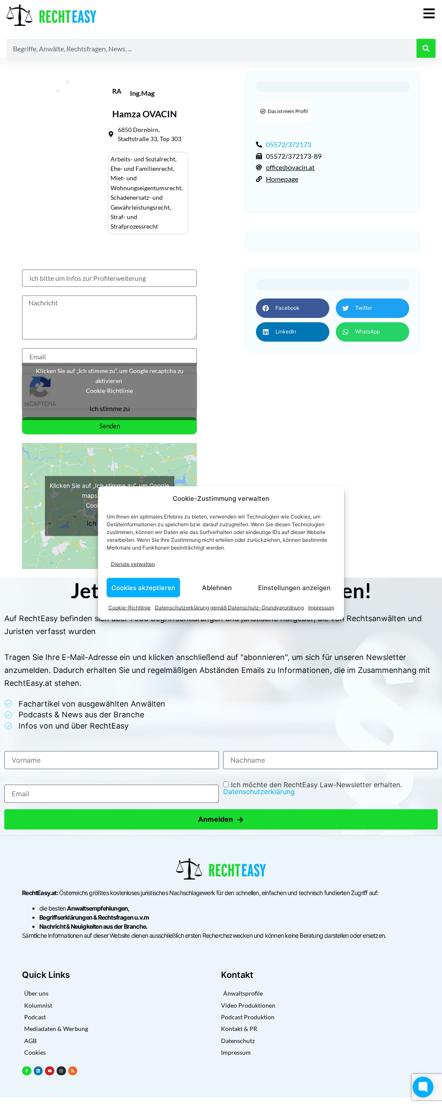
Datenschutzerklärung (259, 791)
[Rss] (73, 1071)
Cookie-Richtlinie (129, 607)
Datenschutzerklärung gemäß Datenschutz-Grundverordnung (229, 607)
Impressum (321, 607)
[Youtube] (49, 1071)
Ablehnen (217, 587)
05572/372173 (288, 144)
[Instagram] (61, 1071)
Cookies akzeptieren (143, 587)
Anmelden (221, 819)
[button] (292, 308)
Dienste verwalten (133, 563)
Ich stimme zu (109, 408)
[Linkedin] (38, 1071)
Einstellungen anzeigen (294, 587)
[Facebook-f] (27, 1071)
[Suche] (426, 48)
